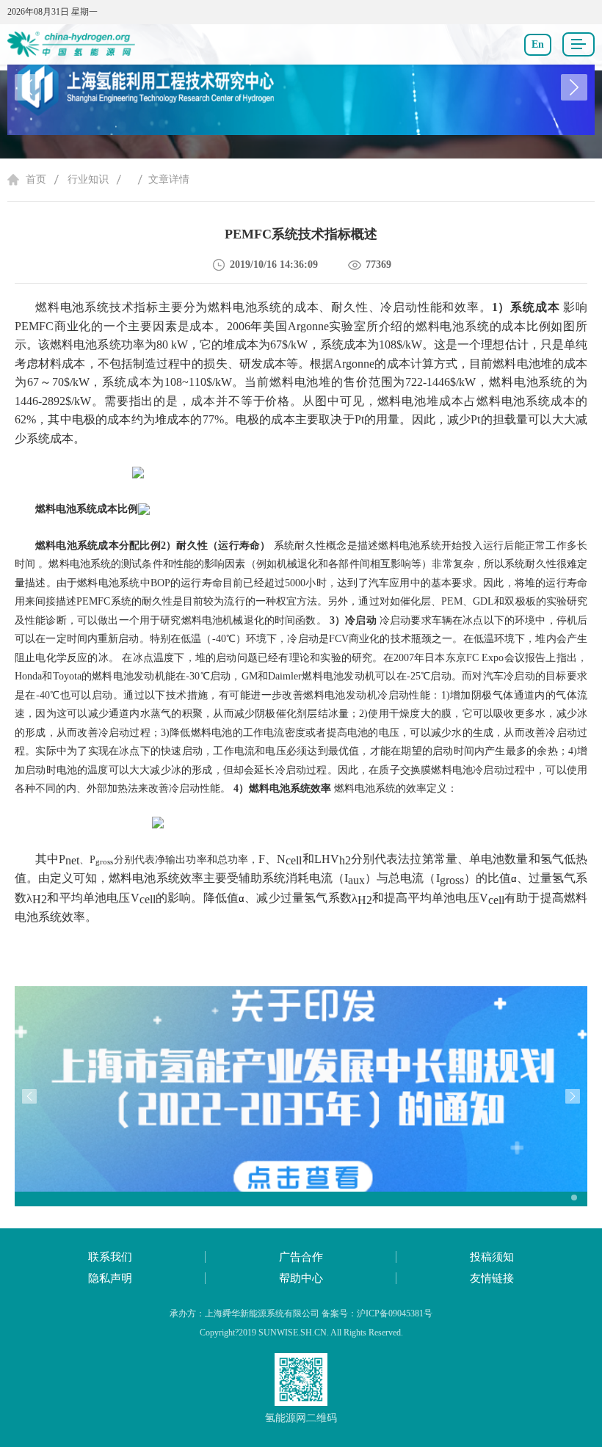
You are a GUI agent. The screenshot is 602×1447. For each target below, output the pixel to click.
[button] (574, 87)
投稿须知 (492, 1257)
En (538, 44)
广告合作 (301, 1257)
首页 (36, 179)
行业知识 (88, 179)
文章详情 (168, 179)
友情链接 (492, 1278)
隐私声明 (110, 1278)
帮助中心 (301, 1278)
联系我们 (110, 1257)
